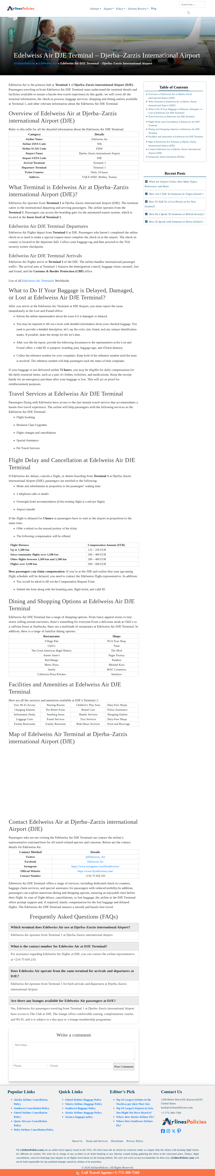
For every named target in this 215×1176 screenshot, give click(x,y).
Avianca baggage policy (79, 1116)
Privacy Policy (135, 1141)
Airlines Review (137, 8)
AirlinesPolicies (24, 63)
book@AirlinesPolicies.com (177, 1107)
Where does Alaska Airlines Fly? (135, 1116)
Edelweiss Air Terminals (38, 280)
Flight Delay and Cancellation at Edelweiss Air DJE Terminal (174, 124)
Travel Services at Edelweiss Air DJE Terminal (171, 116)
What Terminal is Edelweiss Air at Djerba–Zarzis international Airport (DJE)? (172, 103)
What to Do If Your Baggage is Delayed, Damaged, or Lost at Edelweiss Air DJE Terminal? (175, 111)
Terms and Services (97, 1141)
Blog (153, 8)
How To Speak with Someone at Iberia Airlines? (176, 221)
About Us (77, 1141)
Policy (119, 8)
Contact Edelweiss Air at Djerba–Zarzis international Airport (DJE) (174, 151)
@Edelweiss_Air (95, 856)
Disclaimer (117, 1141)
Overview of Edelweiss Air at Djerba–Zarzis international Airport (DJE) (170, 96)
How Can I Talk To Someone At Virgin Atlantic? (176, 193)
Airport (107, 8)
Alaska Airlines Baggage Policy (83, 1112)
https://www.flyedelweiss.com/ (95, 871)
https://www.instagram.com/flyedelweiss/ (95, 866)
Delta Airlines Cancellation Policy (34, 1129)
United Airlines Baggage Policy (83, 1099)
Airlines (94, 8)
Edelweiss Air (47, 63)
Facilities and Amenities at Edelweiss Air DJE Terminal (175, 136)
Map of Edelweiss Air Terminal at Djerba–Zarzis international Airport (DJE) (172, 144)
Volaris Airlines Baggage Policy (83, 1103)
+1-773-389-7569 (171, 1112)
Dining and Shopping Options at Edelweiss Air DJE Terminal (174, 131)
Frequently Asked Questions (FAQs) (166, 157)
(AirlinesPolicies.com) (32, 1150)
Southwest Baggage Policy (80, 1108)
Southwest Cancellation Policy (31, 1108)
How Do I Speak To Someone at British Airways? (176, 214)
